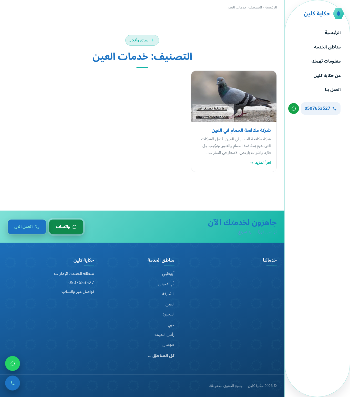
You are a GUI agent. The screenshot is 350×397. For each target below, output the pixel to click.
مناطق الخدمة (327, 47)
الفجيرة (168, 314)
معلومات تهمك (326, 61)
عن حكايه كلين (327, 75)
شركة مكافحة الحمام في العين (241, 130)
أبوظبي (168, 273)
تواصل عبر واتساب (77, 291)
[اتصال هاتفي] (12, 384)
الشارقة (168, 294)
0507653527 (81, 282)
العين (170, 304)
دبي (171, 324)
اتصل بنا (333, 89)
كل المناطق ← (160, 356)
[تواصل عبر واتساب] (293, 108)
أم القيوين (166, 284)
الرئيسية (333, 32)
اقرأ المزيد (263, 163)
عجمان (168, 344)
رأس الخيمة (164, 334)
